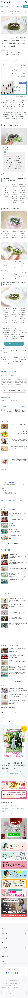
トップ (2, 10)
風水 (18, 808)
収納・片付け (5, 938)
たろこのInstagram (14, 343)
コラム (21, 400)
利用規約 (16, 979)
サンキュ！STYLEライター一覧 (8, 985)
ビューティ (5, 942)
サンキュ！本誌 (5, 814)
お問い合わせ (4, 979)
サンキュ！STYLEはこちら (19, 73)
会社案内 (3, 987)
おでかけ (13, 814)
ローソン (4, 403)
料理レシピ (19, 6)
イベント (19, 811)
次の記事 (24, 406)
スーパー (12, 6)
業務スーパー (5, 811)
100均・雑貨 (5, 947)
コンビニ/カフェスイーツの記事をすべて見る (14, 543)
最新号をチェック (14, 773)
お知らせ (23, 980)
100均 (7, 6)
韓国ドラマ (23, 808)
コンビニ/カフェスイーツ (14, 10)
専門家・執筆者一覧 (15, 983)
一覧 (24, 707)
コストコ (12, 811)
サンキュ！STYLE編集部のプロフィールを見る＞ (18, 77)
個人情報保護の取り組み (13, 987)
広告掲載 (11, 979)
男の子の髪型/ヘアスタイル (8, 808)
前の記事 (4, 406)
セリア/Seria (5, 805)
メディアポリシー (5, 980)
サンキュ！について (5, 983)
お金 (3, 929)
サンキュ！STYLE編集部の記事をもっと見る (13, 391)
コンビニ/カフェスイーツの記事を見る (14, 681)
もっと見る (14, 587)
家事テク (4, 933)
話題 (26, 6)
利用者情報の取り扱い (15, 980)
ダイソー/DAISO (13, 805)
